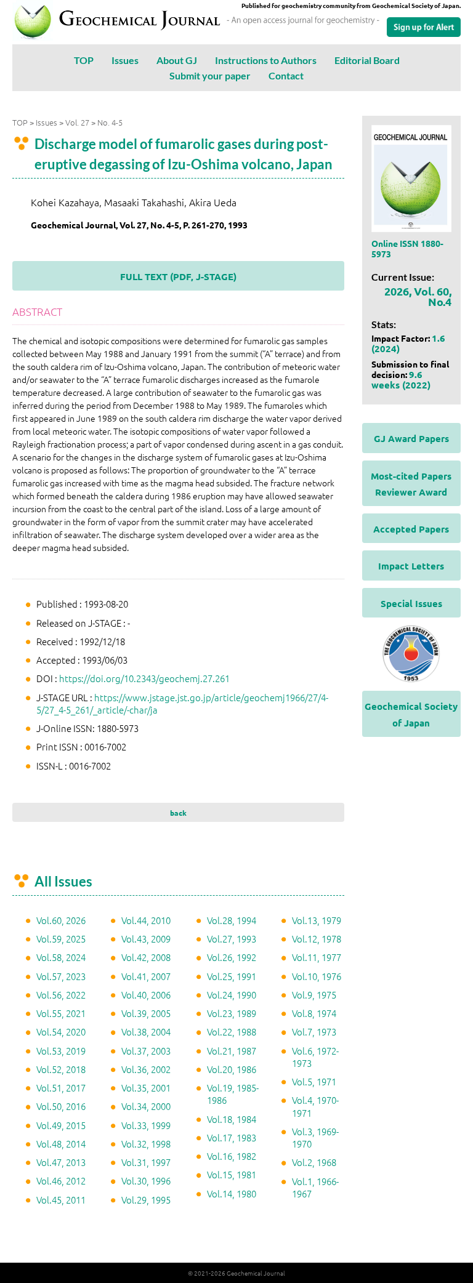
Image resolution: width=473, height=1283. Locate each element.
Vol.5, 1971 (314, 1081)
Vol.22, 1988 (231, 1031)
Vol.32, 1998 (146, 1143)
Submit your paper (210, 75)
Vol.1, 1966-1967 (315, 1187)
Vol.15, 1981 (231, 1174)
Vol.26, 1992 (231, 957)
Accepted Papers (411, 529)
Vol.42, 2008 (146, 957)
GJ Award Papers (411, 438)
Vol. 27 (77, 122)
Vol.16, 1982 (231, 1155)
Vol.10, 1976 (316, 976)
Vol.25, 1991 (231, 976)
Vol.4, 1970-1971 (315, 1106)
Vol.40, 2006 (146, 994)
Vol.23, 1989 (231, 1013)
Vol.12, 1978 (316, 938)
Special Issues (411, 603)
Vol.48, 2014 (61, 1143)
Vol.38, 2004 (146, 1031)
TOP (84, 60)
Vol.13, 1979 (316, 920)
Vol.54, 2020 (61, 1031)
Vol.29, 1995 (146, 1199)
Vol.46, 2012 (61, 1180)
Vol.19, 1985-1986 (233, 1093)
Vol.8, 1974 (314, 1013)
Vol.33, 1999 (146, 1125)
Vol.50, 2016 (61, 1106)
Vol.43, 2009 (146, 938)
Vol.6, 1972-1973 (315, 1056)
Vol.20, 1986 (231, 1069)
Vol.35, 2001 (146, 1087)
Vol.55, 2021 (61, 1013)
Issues (125, 60)
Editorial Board (367, 60)
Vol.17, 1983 (231, 1137)
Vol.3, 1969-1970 (315, 1137)
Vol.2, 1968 (314, 1162)
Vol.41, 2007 (146, 976)
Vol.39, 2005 (146, 1013)
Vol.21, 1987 (231, 1050)
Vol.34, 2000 (146, 1106)
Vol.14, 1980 (231, 1193)
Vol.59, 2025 (61, 938)
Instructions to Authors (266, 60)
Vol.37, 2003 (146, 1050)
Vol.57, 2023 (61, 976)
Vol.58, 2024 (61, 957)
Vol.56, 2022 (61, 994)
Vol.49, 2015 (61, 1125)
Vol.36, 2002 (146, 1069)
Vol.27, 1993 (231, 938)
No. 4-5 (110, 122)
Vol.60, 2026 (61, 920)
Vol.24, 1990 (231, 994)
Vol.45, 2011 (61, 1199)
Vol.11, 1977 (316, 957)
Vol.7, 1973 (314, 1031)
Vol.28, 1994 (231, 920)
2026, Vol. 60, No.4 (417, 296)
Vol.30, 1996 (146, 1180)
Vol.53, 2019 (61, 1050)
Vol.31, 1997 (146, 1162)
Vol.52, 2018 (61, 1069)
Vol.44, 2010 (146, 920)
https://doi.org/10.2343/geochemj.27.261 (144, 678)
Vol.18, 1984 (231, 1118)
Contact (286, 75)
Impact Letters (411, 566)
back (178, 813)
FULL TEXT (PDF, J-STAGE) (178, 276)
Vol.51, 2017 (61, 1087)
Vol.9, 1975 (314, 994)
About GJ (176, 60)
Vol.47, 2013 (61, 1162)
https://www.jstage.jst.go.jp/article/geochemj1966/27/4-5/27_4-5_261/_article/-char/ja (182, 703)
